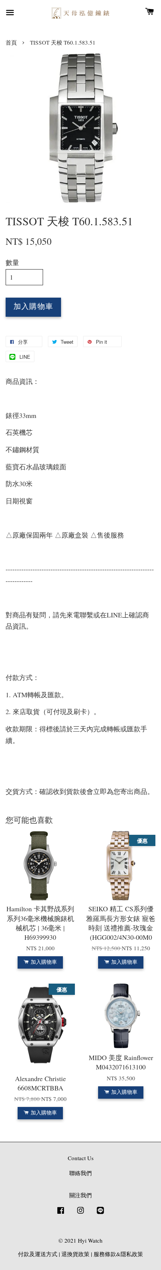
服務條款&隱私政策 (118, 1254)
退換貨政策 (75, 1254)
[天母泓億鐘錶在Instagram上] (80, 1213)
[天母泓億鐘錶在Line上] (100, 1213)
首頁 (11, 42)
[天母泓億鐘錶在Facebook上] (60, 1213)
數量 (12, 262)
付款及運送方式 (37, 1254)
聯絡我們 (80, 1173)
